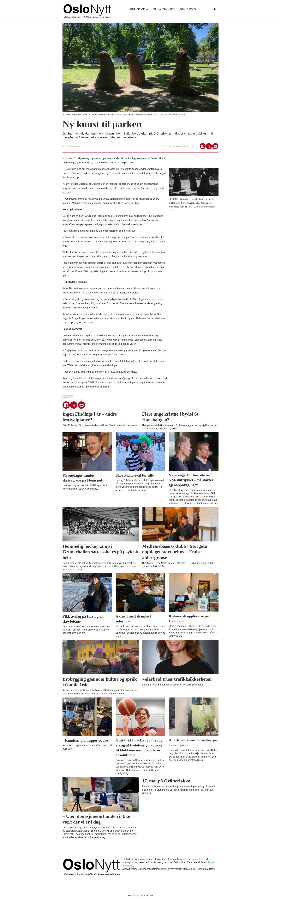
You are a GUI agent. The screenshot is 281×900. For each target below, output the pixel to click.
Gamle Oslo (188, 9)
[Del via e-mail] (215, 146)
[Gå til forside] (88, 9)
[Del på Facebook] (203, 146)
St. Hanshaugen (164, 9)
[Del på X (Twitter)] (209, 146)
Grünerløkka (138, 9)
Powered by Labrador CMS (140, 895)
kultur (68, 397)
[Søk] (215, 9)
